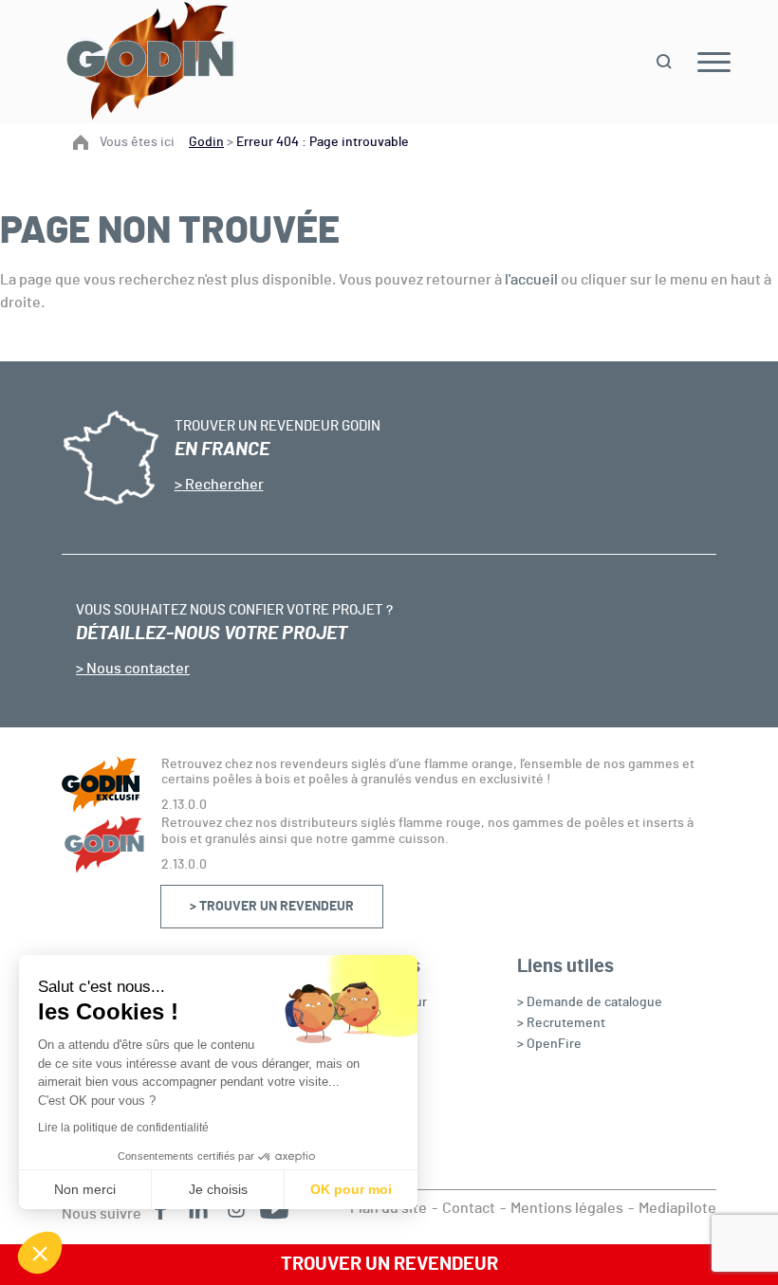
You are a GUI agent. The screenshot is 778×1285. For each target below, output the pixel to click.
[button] (40, 1253)
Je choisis (218, 1189)
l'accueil (531, 279)
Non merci (85, 1189)
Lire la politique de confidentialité (123, 1127)
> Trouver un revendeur (272, 906)
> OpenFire (549, 1044)
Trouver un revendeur (389, 1264)
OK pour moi (351, 1189)
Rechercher (223, 484)
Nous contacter (136, 668)
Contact (468, 1208)
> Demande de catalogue (589, 1002)
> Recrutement (561, 1023)
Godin (206, 142)
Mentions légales (566, 1208)
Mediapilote (677, 1208)
